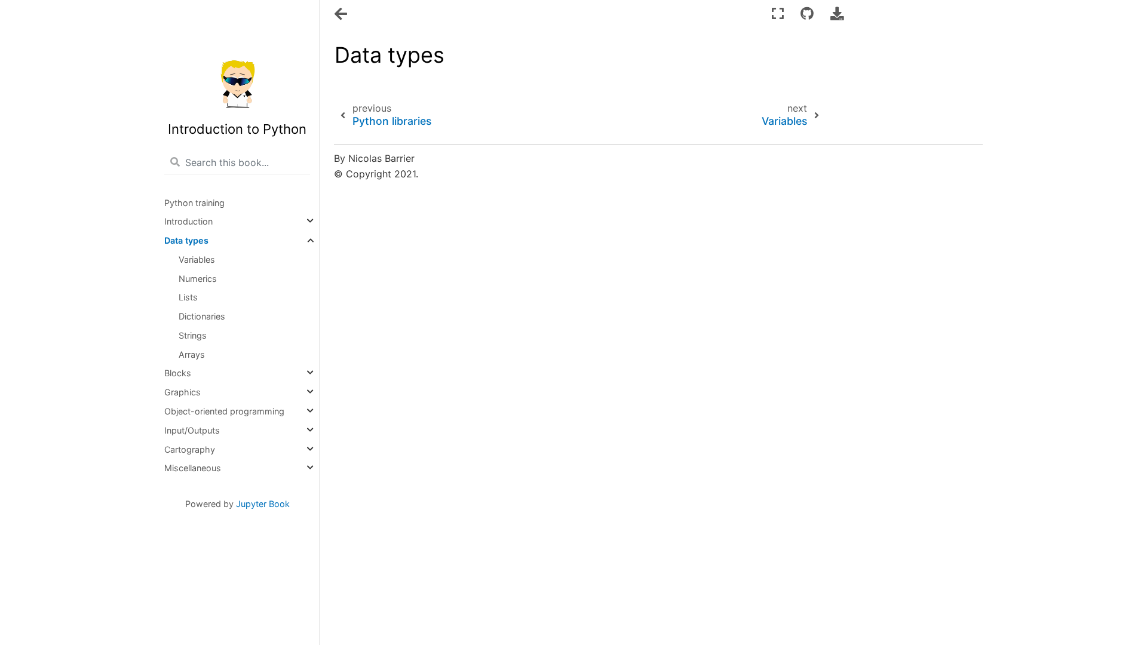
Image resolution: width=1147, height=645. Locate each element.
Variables (197, 259)
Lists (188, 297)
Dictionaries (202, 316)
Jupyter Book (263, 504)
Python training (194, 203)
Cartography (189, 449)
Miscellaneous (192, 468)
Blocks (177, 373)
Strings (193, 335)
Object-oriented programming (224, 411)
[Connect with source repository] (807, 13)
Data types (186, 240)
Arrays (192, 354)
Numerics (198, 279)
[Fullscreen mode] (778, 13)
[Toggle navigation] (341, 14)
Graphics (182, 392)
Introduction (188, 221)
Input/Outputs (192, 430)
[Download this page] (837, 13)
